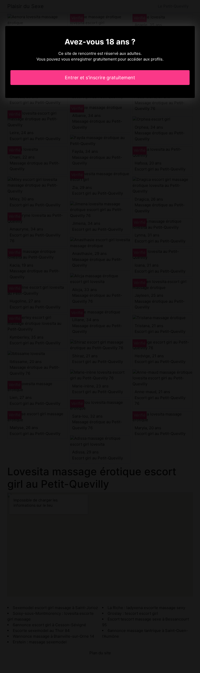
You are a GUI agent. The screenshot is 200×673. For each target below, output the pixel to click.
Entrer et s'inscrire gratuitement (100, 77)
